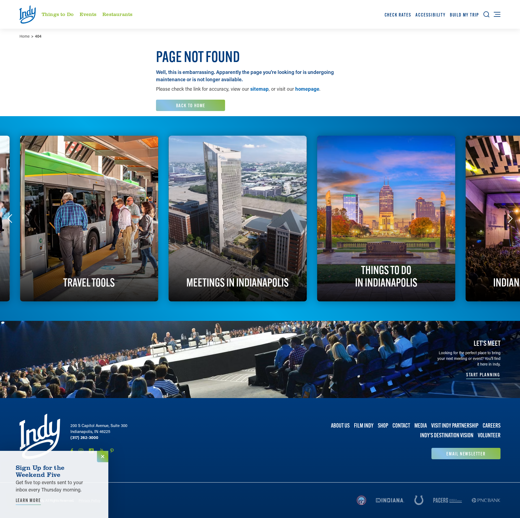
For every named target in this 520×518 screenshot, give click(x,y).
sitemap (259, 89)
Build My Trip (464, 15)
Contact (401, 425)
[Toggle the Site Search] (486, 14)
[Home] (40, 436)
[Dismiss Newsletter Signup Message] (102, 456)
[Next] (510, 218)
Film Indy (363, 425)
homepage (307, 89)
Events (88, 14)
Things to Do (58, 14)
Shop (383, 425)
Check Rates (398, 15)
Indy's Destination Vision (446, 435)
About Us (340, 425)
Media (420, 425)
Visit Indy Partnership (454, 425)
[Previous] (9, 218)
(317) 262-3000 (84, 437)
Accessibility (430, 15)
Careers (491, 425)
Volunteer (489, 435)
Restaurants (117, 14)
